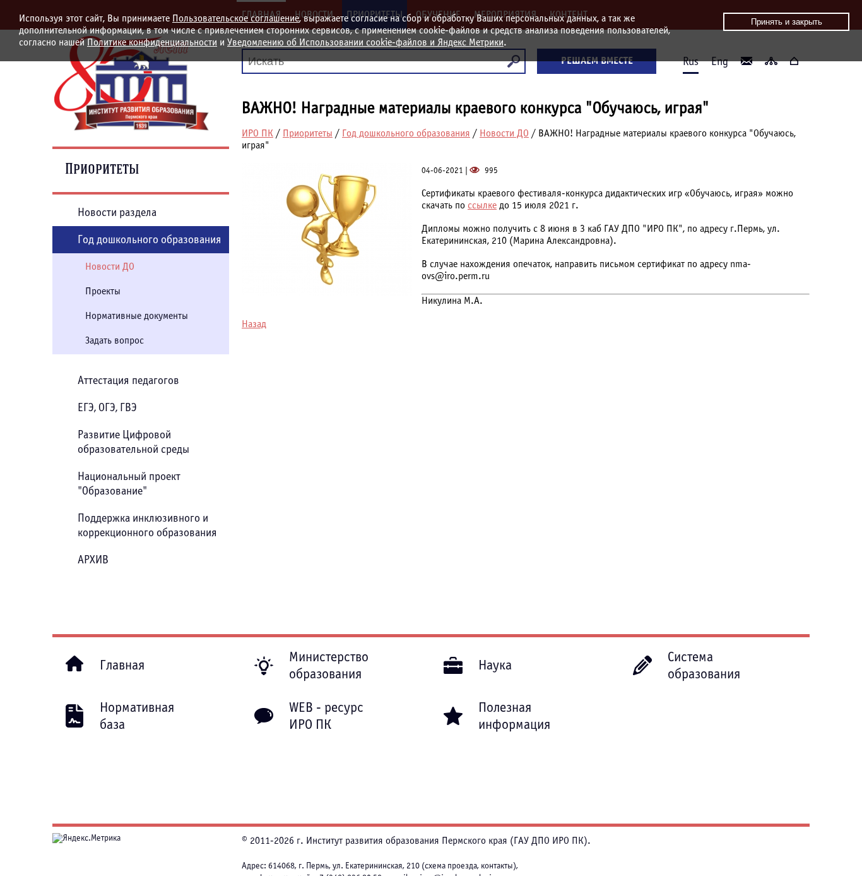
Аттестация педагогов (128, 380)
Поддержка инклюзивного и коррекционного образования (147, 525)
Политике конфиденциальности (152, 42)
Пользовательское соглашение (235, 18)
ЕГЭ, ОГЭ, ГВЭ (107, 407)
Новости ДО (504, 133)
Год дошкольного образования (406, 133)
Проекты (103, 291)
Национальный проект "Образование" (129, 484)
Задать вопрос (114, 340)
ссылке (482, 205)
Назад (254, 324)
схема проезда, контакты (469, 866)
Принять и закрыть (786, 22)
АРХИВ (93, 560)
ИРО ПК (257, 133)
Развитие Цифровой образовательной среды (133, 442)
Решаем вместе (597, 60)
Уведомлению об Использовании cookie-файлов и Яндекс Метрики (365, 42)
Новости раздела (117, 212)
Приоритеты (308, 133)
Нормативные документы (136, 315)
